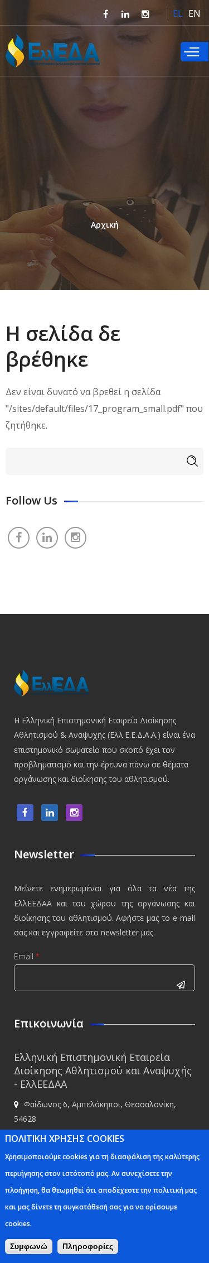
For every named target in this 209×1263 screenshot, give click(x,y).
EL (178, 13)
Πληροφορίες (87, 1246)
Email (27, 956)
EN (194, 13)
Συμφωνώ (28, 1246)
